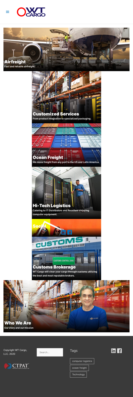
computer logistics (82, 361)
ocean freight (79, 367)
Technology (78, 374)
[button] (63, 232)
